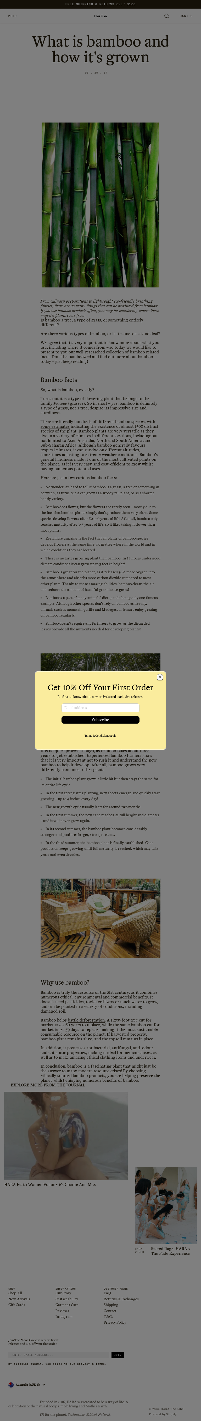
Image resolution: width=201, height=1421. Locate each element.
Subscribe (100, 720)
